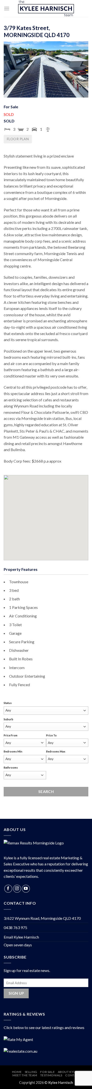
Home (17, 1072)
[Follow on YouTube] (26, 889)
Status (8, 702)
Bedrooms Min (13, 751)
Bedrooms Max (55, 751)
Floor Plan (18, 139)
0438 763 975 (15, 927)
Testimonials (51, 1075)
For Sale (47, 1072)
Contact (72, 1075)
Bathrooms (11, 767)
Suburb (8, 719)
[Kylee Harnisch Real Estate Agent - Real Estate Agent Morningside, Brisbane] (46, 8)
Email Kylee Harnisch (21, 937)
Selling (31, 1072)
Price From (10, 735)
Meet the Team (25, 1075)
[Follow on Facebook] (8, 889)
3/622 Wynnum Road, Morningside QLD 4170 (42, 918)
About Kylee (68, 1072)
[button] (7, 8)
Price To (51, 735)
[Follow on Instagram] (17, 889)
